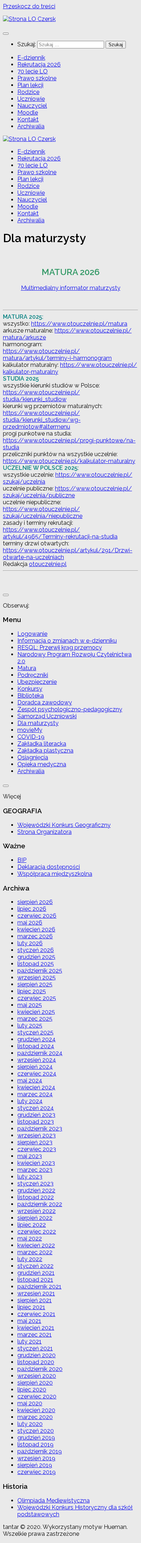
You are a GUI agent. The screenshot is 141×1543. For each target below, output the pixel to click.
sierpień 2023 (34, 1142)
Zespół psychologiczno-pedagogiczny (69, 709)
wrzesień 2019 (36, 1458)
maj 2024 (29, 1080)
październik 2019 (39, 1451)
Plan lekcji (30, 85)
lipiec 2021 (31, 1307)
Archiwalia (30, 126)
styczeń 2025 (35, 1032)
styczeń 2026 (35, 950)
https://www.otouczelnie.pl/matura (79, 323)
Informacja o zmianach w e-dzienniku (67, 640)
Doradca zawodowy (44, 702)
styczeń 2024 (35, 1108)
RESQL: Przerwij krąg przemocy (59, 647)
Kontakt (28, 119)
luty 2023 (29, 1176)
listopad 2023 (35, 1121)
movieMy (29, 730)
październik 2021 (39, 1286)
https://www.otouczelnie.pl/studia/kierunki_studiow (41, 396)
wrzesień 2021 (36, 1293)
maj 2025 (29, 1005)
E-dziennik (31, 57)
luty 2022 (29, 1259)
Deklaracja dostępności (48, 866)
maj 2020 (29, 1403)
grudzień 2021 (36, 1272)
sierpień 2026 (35, 902)
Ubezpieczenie (37, 681)
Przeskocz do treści (29, 6)
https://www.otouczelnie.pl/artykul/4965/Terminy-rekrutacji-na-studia (60, 533)
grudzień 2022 (36, 1190)
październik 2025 (39, 970)
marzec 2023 (34, 1169)
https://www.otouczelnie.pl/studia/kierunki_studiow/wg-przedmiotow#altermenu (42, 420)
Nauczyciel (32, 105)
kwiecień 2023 (36, 1163)
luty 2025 (29, 1025)
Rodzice (28, 92)
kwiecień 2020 (36, 1410)
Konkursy (29, 688)
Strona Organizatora (44, 831)
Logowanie (32, 633)
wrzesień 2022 (36, 1211)
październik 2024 (40, 1053)
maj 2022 (29, 1238)
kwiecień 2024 (36, 1087)
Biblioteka (30, 695)
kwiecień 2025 (36, 1011)
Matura (26, 668)
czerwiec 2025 (36, 998)
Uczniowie (31, 98)
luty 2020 (30, 1423)
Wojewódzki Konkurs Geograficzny (64, 825)
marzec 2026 (35, 936)
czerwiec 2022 (36, 1231)
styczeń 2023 (35, 1183)
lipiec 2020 (31, 1389)
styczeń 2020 (35, 1430)
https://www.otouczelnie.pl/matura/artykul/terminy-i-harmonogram (57, 354)
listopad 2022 (35, 1197)
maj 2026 (29, 922)
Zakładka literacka (41, 743)
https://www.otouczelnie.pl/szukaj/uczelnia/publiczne (67, 492)
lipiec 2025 (31, 991)
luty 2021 (29, 1341)
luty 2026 (30, 943)
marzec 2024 (35, 1094)
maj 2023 (29, 1156)
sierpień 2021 (34, 1300)
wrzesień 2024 (36, 1059)
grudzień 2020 (36, 1355)
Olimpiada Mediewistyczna (53, 1500)
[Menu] (6, 34)
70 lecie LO (32, 71)
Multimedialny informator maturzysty (70, 287)
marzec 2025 (34, 1018)
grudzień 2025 (36, 956)
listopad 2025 (35, 963)
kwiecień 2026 (36, 929)
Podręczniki (32, 675)
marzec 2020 (35, 1417)
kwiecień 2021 (35, 1327)
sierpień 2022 (34, 1217)
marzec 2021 (34, 1334)
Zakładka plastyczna (45, 750)
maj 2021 (29, 1320)
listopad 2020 (35, 1362)
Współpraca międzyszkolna (54, 873)
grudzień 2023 (36, 1114)
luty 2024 (30, 1101)
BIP (21, 860)
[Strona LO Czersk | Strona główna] (29, 19)
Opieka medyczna (41, 764)
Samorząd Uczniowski (47, 716)
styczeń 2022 (35, 1266)
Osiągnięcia (32, 757)
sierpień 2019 (34, 1465)
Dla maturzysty (38, 723)
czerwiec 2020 (36, 1396)
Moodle (27, 112)
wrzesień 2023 (36, 1135)
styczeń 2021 (35, 1348)
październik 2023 (39, 1128)
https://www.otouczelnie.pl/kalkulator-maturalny (69, 461)
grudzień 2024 (36, 1039)
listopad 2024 (35, 1046)
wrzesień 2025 (36, 977)
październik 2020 (40, 1369)
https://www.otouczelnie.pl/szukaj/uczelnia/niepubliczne (42, 512)
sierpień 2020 (35, 1382)
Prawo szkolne (36, 78)
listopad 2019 (35, 1444)
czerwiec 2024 (36, 1073)
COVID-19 (30, 736)
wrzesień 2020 (36, 1375)
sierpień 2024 (35, 1066)
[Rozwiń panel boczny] (6, 595)
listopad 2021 (35, 1279)
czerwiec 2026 (36, 915)
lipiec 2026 (31, 908)
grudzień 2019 (36, 1437)
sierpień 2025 (34, 984)
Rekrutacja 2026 (39, 64)
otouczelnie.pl (48, 564)
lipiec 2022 (31, 1224)
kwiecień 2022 (36, 1245)
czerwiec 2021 (36, 1314)
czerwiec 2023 (36, 1149)
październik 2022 (39, 1204)
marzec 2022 (34, 1252)
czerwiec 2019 (36, 1472)
